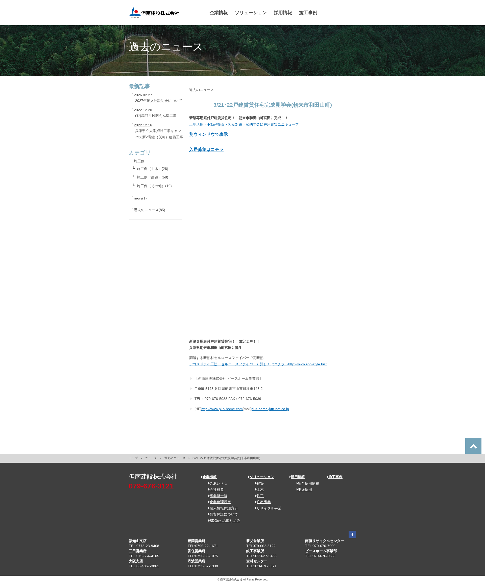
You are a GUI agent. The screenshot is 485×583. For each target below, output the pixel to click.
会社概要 (217, 489)
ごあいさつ (218, 483)
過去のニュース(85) (149, 210)
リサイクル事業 (269, 508)
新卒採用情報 (308, 483)
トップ (133, 458)
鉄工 (260, 496)
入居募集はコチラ (206, 149)
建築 (260, 483)
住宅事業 (264, 502)
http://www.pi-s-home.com (222, 409)
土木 (260, 489)
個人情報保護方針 (224, 508)
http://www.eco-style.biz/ (307, 364)
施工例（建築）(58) (152, 177)
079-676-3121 (151, 486)
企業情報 (219, 12)
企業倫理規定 (220, 502)
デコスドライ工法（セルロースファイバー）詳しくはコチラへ (238, 364)
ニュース (151, 458)
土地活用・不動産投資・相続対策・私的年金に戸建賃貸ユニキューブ (244, 124)
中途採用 (305, 489)
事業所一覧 (218, 496)
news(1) (140, 198)
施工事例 (308, 12)
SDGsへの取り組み (225, 521)
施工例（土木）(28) (152, 169)
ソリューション (251, 12)
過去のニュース (174, 458)
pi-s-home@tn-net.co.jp (270, 409)
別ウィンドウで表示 (208, 134)
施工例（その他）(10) (154, 186)
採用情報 (283, 12)
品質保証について (224, 514)
